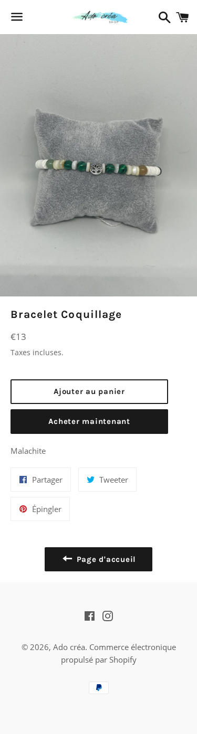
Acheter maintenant (89, 421)
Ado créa (69, 647)
